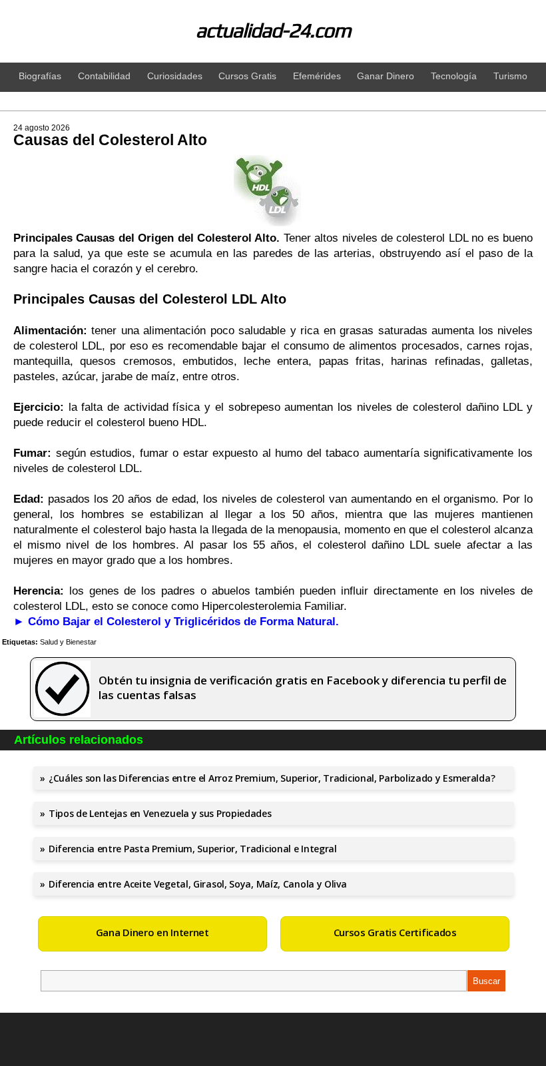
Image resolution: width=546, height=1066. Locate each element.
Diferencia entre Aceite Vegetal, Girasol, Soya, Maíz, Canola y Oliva (198, 884)
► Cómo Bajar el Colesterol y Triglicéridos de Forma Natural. (176, 621)
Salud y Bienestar (68, 642)
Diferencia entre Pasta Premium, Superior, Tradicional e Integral (193, 848)
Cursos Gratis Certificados (395, 932)
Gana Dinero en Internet (152, 932)
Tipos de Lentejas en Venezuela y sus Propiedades (160, 813)
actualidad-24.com (273, 30)
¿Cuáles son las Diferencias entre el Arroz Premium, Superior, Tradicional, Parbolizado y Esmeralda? (272, 778)
